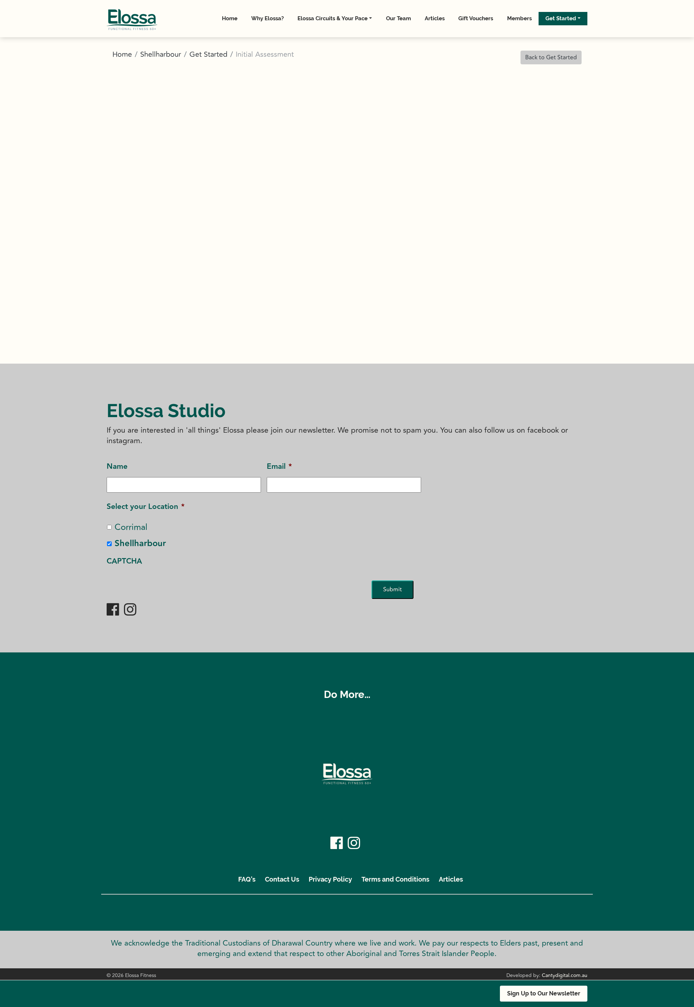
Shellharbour (160, 54)
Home (229, 18)
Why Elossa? (267, 18)
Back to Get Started (551, 57)
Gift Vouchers (475, 18)
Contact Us (282, 879)
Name (117, 466)
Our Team (398, 18)
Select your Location (146, 506)
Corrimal (131, 527)
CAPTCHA (124, 561)
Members (519, 18)
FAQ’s (247, 879)
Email (279, 466)
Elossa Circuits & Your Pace (332, 18)
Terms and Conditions (395, 879)
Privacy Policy (330, 879)
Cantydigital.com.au (564, 975)
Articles (435, 18)
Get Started (560, 18)
